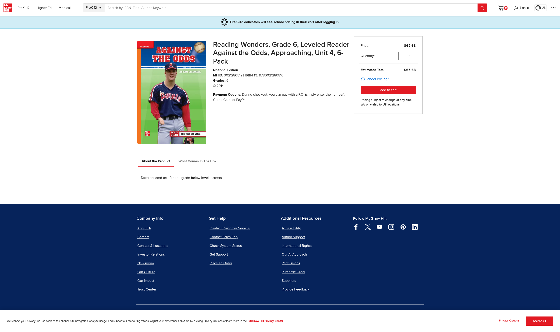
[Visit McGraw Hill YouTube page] (379, 226)
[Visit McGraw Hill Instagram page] (391, 226)
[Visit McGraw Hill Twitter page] (368, 226)
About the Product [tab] (156, 161)
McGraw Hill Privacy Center (265, 321)
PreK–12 (24, 8)
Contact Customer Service (230, 228)
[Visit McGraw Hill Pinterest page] (403, 226)
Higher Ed (44, 8)
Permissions (291, 263)
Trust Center (146, 289)
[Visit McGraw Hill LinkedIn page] (415, 226)
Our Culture (146, 272)
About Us (144, 228)
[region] (280, 321)
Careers (143, 237)
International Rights (297, 245)
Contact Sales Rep (224, 237)
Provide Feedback (295, 289)
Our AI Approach (294, 254)
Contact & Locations (152, 245)
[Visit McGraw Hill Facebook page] (356, 226)
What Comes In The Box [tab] (197, 161)
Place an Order (221, 263)
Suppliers (289, 280)
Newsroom (145, 263)
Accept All (539, 321)
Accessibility (291, 228)
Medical (65, 8)
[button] (521, 8)
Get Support (219, 254)
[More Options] (553, 8)
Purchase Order (293, 272)
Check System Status (226, 245)
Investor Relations (151, 254)
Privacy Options (509, 320)
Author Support (293, 237)
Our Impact (145, 280)
